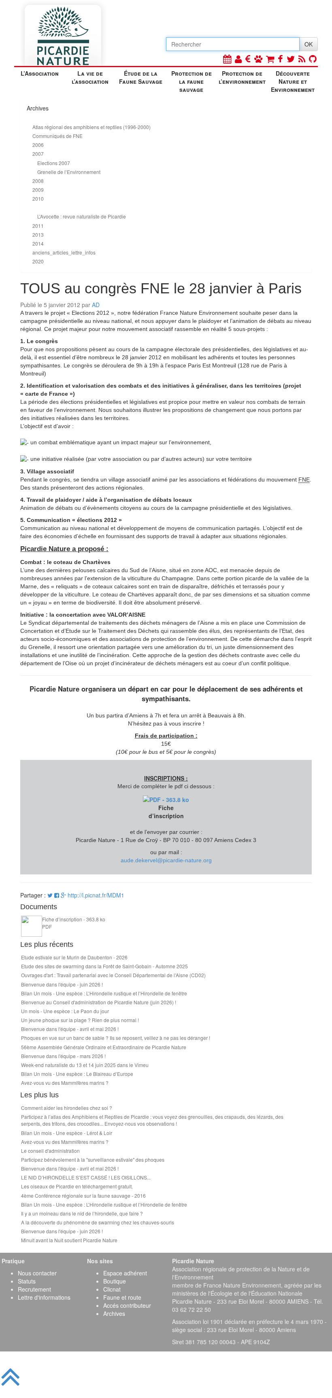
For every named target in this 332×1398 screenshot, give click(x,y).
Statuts (27, 1281)
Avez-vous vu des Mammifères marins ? (65, 1082)
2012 (38, 207)
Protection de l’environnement (242, 77)
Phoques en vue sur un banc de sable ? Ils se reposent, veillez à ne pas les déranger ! (115, 1037)
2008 (38, 180)
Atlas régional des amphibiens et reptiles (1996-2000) (91, 126)
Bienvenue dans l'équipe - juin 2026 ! (62, 984)
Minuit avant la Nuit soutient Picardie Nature (69, 1240)
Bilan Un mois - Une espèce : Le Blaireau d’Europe (77, 1073)
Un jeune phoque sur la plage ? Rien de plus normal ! (80, 1019)
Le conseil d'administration (50, 1150)
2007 (38, 153)
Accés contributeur (127, 1305)
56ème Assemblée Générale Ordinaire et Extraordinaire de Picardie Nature (103, 1047)
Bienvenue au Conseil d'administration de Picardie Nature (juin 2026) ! (98, 1002)
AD (96, 305)
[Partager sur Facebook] (56, 895)
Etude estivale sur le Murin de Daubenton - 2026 (74, 957)
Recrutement (34, 1289)
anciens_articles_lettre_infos (64, 252)
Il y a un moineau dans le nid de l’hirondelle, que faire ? (82, 1213)
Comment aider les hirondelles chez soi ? (66, 1107)
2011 (38, 225)
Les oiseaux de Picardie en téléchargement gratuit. (77, 1186)
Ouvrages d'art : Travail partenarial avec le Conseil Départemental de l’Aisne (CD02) (113, 975)
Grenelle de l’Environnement (68, 171)
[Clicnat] (258, 58)
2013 (38, 234)
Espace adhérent (125, 1273)
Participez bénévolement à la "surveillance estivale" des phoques (92, 1159)
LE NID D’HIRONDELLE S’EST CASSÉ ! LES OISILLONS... (86, 1177)
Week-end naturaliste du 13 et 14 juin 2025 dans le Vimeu (85, 1064)
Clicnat (112, 1289)
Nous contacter (37, 1273)
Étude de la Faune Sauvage (140, 77)
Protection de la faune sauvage (191, 80)
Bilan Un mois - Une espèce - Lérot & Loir (66, 1132)
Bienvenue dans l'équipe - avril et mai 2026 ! (70, 1028)
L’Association (40, 73)
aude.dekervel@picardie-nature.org (166, 860)
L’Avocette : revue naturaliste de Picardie (81, 216)
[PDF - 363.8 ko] (166, 798)
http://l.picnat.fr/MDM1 (96, 895)
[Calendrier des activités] (227, 58)
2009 (38, 189)
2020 (38, 261)
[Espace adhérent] (238, 58)
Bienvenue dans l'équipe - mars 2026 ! (63, 1055)
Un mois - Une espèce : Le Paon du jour (65, 1011)
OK (308, 44)
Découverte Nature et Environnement (293, 80)
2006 (38, 144)
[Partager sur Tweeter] (50, 895)
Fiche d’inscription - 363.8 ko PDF (73, 922)
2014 (38, 243)
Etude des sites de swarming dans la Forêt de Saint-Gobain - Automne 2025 (104, 966)
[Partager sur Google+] (63, 895)
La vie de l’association (90, 77)
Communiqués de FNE (57, 135)
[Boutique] (270, 58)
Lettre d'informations (44, 1297)
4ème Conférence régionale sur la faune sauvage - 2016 (83, 1195)
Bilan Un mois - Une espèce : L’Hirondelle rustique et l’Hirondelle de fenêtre (104, 993)
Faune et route (122, 1297)
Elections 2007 (53, 162)
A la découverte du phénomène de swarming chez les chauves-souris (97, 1222)
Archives (114, 1313)
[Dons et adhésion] (248, 58)
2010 (38, 198)
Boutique (114, 1281)
